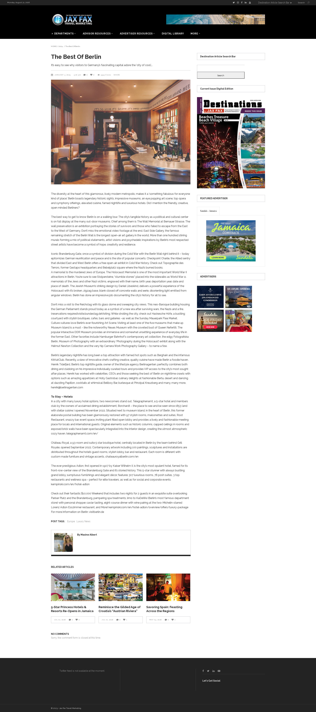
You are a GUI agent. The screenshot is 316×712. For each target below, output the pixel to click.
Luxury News (83, 521)
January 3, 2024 (63, 75)
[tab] (208, 211)
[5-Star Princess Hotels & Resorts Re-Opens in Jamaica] (73, 587)
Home (54, 46)
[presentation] (208, 211)
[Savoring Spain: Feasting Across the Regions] (168, 587)
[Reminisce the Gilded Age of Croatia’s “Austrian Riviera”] (121, 587)
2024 (61, 46)
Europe (71, 521)
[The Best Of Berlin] (63, 542)
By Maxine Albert (87, 534)
